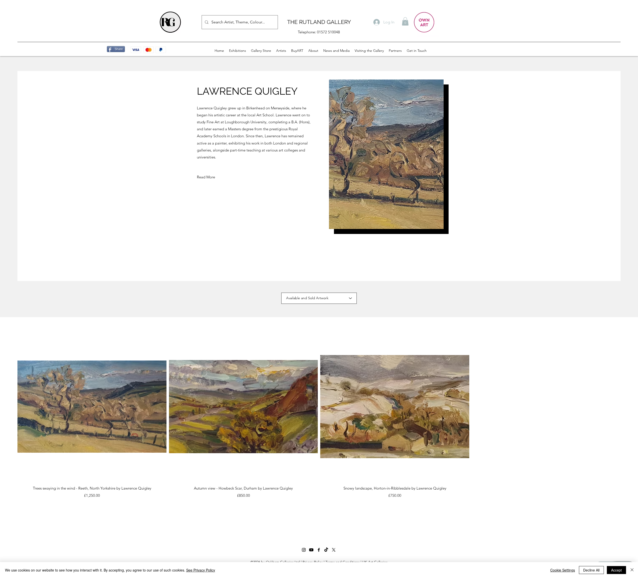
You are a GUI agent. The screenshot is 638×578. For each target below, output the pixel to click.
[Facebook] (318, 549)
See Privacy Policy (200, 570)
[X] (333, 549)
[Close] (632, 570)
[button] (405, 21)
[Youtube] (311, 549)
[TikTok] (326, 549)
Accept (616, 570)
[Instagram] (303, 549)
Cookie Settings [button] (562, 570)
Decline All (591, 570)
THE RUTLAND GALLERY (319, 22)
